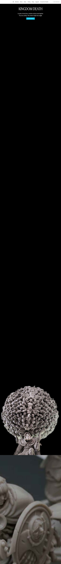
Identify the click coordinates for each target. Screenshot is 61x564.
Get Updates (56, 1)
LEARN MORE (30, 18)
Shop (33, 1)
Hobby (29, 1)
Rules (25, 1)
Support (37, 1)
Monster (17, 1)
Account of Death (44, 1)
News (21, 1)
